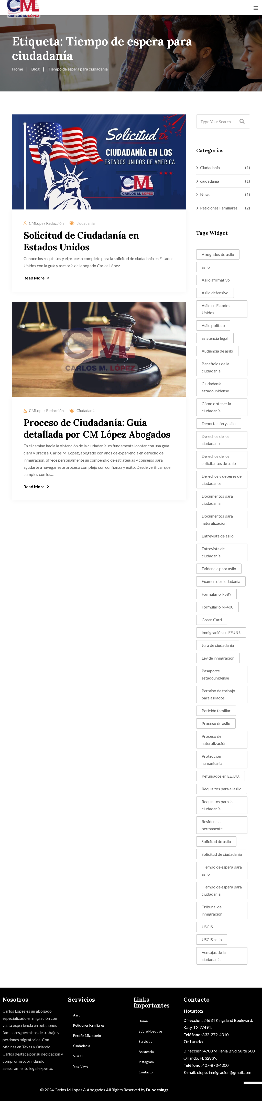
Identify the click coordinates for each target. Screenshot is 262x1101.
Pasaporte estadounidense (215, 674)
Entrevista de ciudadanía (213, 552)
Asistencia (146, 1052)
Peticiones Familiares (218, 207)
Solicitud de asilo (216, 841)
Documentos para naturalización (217, 519)
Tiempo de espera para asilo (222, 870)
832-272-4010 (215, 1034)
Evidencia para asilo (219, 568)
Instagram (146, 1062)
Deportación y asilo (219, 423)
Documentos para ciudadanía (217, 500)
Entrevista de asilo (218, 535)
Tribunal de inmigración (212, 910)
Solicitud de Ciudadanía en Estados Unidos (81, 241)
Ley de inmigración (218, 657)
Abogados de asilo (218, 254)
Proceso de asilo (216, 723)
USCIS (207, 926)
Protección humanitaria (212, 760)
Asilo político (213, 325)
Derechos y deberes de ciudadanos (222, 480)
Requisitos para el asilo (222, 788)
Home (143, 1021)
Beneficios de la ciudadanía (215, 367)
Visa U (78, 1056)
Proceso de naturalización (214, 740)
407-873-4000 (215, 1065)
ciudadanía (86, 223)
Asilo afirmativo (216, 279)
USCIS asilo (212, 939)
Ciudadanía (86, 410)
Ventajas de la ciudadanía (214, 956)
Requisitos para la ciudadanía (217, 805)
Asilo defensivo (215, 292)
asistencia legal (215, 338)
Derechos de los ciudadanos (216, 440)
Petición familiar (216, 710)
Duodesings (157, 1089)
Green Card (212, 619)
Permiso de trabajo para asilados (218, 694)
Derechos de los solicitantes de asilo (219, 460)
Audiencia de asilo (217, 350)
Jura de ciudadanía (218, 645)
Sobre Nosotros (150, 1031)
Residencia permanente (212, 825)
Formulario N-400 (217, 606)
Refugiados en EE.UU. (220, 776)
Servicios (145, 1041)
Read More (34, 277)
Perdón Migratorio (87, 1036)
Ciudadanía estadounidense (215, 387)
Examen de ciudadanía (221, 581)
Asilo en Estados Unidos (216, 309)
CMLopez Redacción (46, 223)
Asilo (77, 1015)
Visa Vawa (81, 1066)
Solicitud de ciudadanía (222, 854)
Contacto (146, 1072)
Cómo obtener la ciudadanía (216, 407)
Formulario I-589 (216, 594)
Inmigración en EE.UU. (221, 632)
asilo (206, 267)
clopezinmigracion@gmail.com (224, 1072)
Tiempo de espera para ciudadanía (222, 890)
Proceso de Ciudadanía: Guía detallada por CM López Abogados (97, 428)
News (205, 194)
